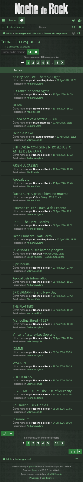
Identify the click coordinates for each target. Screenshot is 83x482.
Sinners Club (33, 186)
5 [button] (48, 62)
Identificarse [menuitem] (74, 21)
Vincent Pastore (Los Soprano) (34, 334)
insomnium (21, 419)
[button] (22, 62)
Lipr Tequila (21, 264)
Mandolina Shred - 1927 (30, 320)
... (3, 27)
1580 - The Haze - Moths (31, 222)
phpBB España (54, 474)
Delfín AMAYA (23, 133)
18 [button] (56, 62)
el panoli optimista (43, 80)
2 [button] (33, 62)
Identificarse (17, 27)
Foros (22, 21)
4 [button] (43, 62)
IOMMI (18, 348)
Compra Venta (34, 126)
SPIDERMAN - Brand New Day (34, 292)
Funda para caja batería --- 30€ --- (37, 119)
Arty (34, 470)
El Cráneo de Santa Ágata (31, 91)
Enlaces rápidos (4, 21)
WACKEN (19, 363)
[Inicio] (41, 8)
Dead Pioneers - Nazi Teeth (32, 236)
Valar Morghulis (34, 140)
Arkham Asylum (35, 83)
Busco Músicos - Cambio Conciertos (45, 257)
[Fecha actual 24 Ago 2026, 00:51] (73, 33)
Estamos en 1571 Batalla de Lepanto (39, 208)
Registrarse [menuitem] (80, 21)
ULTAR (17, 105)
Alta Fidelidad (33, 112)
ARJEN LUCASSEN (25, 165)
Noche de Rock (41, 94)
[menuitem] (79, 33)
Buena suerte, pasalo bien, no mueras (40, 193)
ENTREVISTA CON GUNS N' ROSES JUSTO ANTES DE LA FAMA (42, 149)
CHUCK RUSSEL (24, 377)
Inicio (12, 20)
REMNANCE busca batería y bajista (38, 250)
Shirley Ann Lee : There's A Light (36, 77)
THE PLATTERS (23, 306)
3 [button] (38, 62)
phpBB (32, 466)
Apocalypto (21, 179)
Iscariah (37, 253)
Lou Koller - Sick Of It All (30, 405)
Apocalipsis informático (30, 278)
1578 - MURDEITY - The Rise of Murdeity (42, 391)
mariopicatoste (41, 122)
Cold (36, 197)
